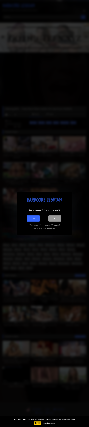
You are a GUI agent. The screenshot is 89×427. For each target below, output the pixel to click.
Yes (33, 218)
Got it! (37, 423)
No (55, 218)
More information (49, 423)
